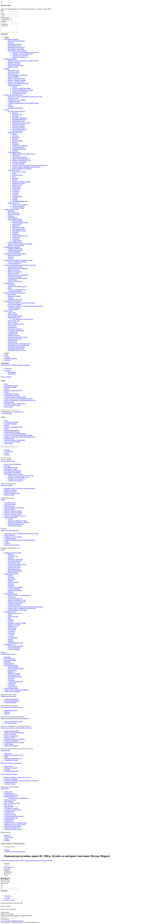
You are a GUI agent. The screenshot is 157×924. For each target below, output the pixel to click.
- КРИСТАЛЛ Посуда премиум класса (23, 154)
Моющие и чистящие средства (17, 286)
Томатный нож (12, 334)
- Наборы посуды (17, 185)
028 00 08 (6, 413)
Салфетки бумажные (14, 307)
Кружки (10, 621)
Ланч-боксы (11, 597)
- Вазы (14, 176)
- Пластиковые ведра (18, 229)
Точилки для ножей (14, 567)
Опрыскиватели (13, 217)
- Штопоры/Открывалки (19, 129)
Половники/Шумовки (15, 561)
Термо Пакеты (12, 280)
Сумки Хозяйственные (15, 242)
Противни (11, 585)
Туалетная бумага (13, 309)
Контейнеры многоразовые (16, 47)
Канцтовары (12, 294)
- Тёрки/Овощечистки (18, 124)
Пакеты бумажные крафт (15, 65)
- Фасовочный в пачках (19, 93)
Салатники (11, 631)
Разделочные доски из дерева (17, 564)
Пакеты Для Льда (13, 273)
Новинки (7, 450)
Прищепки (11, 680)
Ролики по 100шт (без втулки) (17, 520)
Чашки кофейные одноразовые (17, 610)
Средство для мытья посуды (16, 289)
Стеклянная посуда (14, 170)
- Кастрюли (15, 136)
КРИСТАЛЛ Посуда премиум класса (19, 595)
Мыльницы (11, 672)
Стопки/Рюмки (12, 638)
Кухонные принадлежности (16, 111)
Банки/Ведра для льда (14, 613)
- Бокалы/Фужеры (17, 175)
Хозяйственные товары (11, 209)
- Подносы (15, 142)
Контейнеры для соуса (15, 44)
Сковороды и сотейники (15, 587)
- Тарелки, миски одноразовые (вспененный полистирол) (29, 165)
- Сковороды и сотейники (20, 145)
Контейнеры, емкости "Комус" (17, 50)
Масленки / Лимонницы (15, 559)
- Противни (15, 144)
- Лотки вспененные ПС (19, 157)
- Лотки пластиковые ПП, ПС (21, 158)
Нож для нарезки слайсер (16, 324)
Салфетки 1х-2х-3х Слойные (17, 100)
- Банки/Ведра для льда (19, 172)
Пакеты (6, 68)
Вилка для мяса (13, 314)
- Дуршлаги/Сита (17, 114)
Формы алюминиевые (15, 590)
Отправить (4, 34)
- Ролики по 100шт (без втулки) (21, 88)
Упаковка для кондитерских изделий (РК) (21, 475)
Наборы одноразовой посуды (17, 602)
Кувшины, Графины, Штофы (17, 623)
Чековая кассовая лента (15, 299)
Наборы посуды (13, 626)
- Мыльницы (16, 226)
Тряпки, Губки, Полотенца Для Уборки (20, 244)
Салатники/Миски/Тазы (15, 681)
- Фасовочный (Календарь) (20, 91)
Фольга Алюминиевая (15, 281)
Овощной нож (12, 327)
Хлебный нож (12, 342)
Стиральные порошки (15, 291)
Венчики (11, 554)
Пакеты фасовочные (14, 85)
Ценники (11, 298)
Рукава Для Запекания (15, 276)
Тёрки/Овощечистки (14, 566)
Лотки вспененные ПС (15, 598)
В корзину (4, 891)
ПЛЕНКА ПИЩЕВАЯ (15, 248)
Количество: (4, 883)
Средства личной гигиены (12, 301)
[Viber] (5, 878)
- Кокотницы (16, 137)
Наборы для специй (14, 624)
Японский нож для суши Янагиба (18, 345)
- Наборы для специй (18, 183)
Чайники (11, 592)
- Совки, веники (17, 240)
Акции (6, 453)
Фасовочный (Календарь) (16, 524)
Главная (6, 850)
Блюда (10, 615)
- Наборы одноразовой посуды (21, 160)
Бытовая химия (9, 283)
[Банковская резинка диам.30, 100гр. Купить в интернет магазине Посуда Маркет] (26, 860)
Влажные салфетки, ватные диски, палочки (21, 302)
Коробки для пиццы (14, 62)
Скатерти (11, 106)
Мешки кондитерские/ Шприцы (18, 268)
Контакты (7, 360)
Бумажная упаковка (10, 59)
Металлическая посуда (15, 132)
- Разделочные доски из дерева (21, 122)
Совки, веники (12, 686)
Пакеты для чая (13, 67)
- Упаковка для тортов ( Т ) (20, 57)
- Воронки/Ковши (17, 221)
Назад (6, 37)
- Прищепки (15, 234)
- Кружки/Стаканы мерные (20, 222)
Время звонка (5, 17)
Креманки (11, 620)
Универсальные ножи (14, 338)
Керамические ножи (14, 317)
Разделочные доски (14, 562)
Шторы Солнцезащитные (16, 245)
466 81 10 (18, 412)
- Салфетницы (16, 237)
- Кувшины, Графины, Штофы (21, 181)
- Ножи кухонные (17, 140)
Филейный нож (13, 340)
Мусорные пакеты (13, 72)
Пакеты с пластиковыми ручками (18, 83)
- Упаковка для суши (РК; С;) (21, 55)
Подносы (11, 584)
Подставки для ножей (15, 329)
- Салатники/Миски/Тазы (19, 235)
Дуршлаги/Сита (13, 556)
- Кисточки (15, 116)
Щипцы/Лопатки (13, 572)
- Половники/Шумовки (19, 119)
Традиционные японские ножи (17, 337)
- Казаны (14, 134)
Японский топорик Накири (16, 347)
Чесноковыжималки (14, 569)
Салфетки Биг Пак (14, 101)
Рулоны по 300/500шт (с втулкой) (18, 522)
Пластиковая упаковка (11, 39)
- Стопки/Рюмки (17, 196)
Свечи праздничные (14, 263)
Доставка (7, 357)
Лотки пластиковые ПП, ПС (17, 600)
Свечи (10, 104)
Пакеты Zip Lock (13, 73)
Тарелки (10, 639)
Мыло (10, 288)
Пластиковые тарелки (15, 676)
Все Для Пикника (13, 212)
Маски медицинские (14, 255)
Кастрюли (11, 577)
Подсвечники (12, 629)
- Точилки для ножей (18, 126)
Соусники (11, 634)
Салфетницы (12, 683)
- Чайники (15, 150)
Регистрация (12, 374)
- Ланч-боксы (16, 155)
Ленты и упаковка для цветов (17, 262)
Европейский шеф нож (15, 316)
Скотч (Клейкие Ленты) (15, 250)
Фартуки (10, 258)
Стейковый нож (13, 332)
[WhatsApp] (7, 878)
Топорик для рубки (14, 335)
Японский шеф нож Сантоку (17, 350)
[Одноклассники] (3, 878)
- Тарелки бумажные (18, 208)
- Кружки (14, 180)
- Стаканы (15, 194)
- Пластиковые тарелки (19, 230)
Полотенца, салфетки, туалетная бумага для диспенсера (25, 306)
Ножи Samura (8, 311)
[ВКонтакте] (1, 878)
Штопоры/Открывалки (15, 570)
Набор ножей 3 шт (13, 320)
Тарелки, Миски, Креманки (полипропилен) (22, 608)
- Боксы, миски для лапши (20, 204)
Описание (7, 896)
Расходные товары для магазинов (14, 293)
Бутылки (10, 42)
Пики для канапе (13, 98)
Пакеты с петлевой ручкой (16, 82)
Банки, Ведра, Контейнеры (16, 41)
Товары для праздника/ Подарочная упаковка (18, 260)
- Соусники (15, 193)
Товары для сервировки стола (13, 95)
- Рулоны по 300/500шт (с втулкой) (22, 90)
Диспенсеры (12, 284)
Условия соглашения (10, 358)
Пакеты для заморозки (15, 271)
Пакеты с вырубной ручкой (16, 78)
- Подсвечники (16, 188)
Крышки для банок (14, 214)
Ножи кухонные (13, 582)
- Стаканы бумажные (18, 206)
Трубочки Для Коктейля (15, 108)
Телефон (3, 21)
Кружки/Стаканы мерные (16, 668)
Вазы (9, 618)
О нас (6, 355)
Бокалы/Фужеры (13, 616)
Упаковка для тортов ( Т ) (16, 480)
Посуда (6, 109)
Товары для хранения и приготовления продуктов (20, 265)
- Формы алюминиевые (19, 149)
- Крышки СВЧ (16, 224)
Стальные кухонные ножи (16, 330)
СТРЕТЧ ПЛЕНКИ (14, 252)
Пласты (10, 519)
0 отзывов (6, 865)
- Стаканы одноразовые (19, 162)
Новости (7, 454)
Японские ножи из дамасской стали (19, 343)
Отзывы (7, 898)
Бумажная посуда (13, 203)
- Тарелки (15, 198)
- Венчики (15, 113)
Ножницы (11, 216)
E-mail (3, 14)
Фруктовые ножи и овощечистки (18, 798)
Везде (6, 384)
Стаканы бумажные (14, 647)
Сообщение (4, 24)
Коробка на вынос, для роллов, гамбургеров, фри (23, 60)
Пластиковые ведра (14, 675)
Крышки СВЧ (12, 670)
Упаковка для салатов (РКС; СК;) (18, 477)
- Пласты (14, 86)
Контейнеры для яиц (14, 46)
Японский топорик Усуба (16, 348)
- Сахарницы (16, 191)
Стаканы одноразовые (15, 603)
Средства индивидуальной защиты (15, 253)
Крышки (10, 580)
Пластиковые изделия (15, 219)
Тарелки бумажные (14, 649)
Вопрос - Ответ (9, 900)
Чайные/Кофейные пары (15, 642)
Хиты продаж (8, 451)
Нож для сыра (12, 325)
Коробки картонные (14, 64)
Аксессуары (11, 312)
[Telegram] (9, 878)
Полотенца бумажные (15, 304)
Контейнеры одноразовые (16, 49)
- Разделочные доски (18, 121)
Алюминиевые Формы (15, 266)
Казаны (10, 575)
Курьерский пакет (13, 70)
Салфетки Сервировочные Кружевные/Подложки (23, 103)
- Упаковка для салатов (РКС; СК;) (22, 54)
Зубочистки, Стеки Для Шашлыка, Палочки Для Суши (25, 96)
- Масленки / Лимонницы (20, 118)
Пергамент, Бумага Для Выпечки (18, 275)
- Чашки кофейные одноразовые (22, 168)
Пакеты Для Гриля (13, 270)
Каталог (6, 459)
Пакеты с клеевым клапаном (17, 80)
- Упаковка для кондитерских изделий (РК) (25, 52)
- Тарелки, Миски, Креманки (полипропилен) (26, 167)
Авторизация (12, 372)
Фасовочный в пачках (15, 525)
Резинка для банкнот (14, 296)
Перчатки (11, 257)
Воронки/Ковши (13, 667)
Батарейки (11, 211)
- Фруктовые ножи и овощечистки (22, 319)
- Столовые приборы (18, 147)
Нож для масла (12, 322)
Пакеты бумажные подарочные (17, 75)
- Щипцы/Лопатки (17, 131)
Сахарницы (11, 633)
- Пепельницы (16, 186)
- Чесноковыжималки (18, 127)
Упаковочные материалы (12, 247)
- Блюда (14, 173)
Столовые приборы (14, 588)
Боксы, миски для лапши (15, 646)
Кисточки (11, 557)
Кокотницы (11, 579)
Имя (2, 10)
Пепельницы (12, 628)
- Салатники (15, 190)
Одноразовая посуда (14, 152)
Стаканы (10, 636)
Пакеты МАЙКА (13, 77)
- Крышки (15, 139)
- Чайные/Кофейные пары (20, 201)
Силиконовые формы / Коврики (18, 278)
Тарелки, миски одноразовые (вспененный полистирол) (25, 606)
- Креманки (15, 178)
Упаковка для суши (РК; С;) (16, 479)
